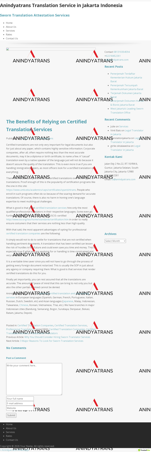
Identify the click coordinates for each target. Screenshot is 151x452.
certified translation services (51, 207)
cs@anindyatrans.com (116, 59)
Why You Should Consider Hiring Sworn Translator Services (57, 337)
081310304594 (122, 51)
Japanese (68, 301)
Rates (9, 34)
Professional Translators (20, 329)
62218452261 (113, 55)
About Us (11, 26)
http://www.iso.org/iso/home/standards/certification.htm (37, 219)
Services (10, 30)
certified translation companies (23, 233)
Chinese (23, 305)
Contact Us (12, 38)
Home (9, 22)
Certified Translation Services (71, 325)
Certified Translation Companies (35, 325)
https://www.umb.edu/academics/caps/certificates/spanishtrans (41, 189)
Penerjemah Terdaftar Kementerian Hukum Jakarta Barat (126, 77)
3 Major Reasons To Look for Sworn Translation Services (51, 341)
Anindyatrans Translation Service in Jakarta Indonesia (61, 5)
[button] (14, 450)
